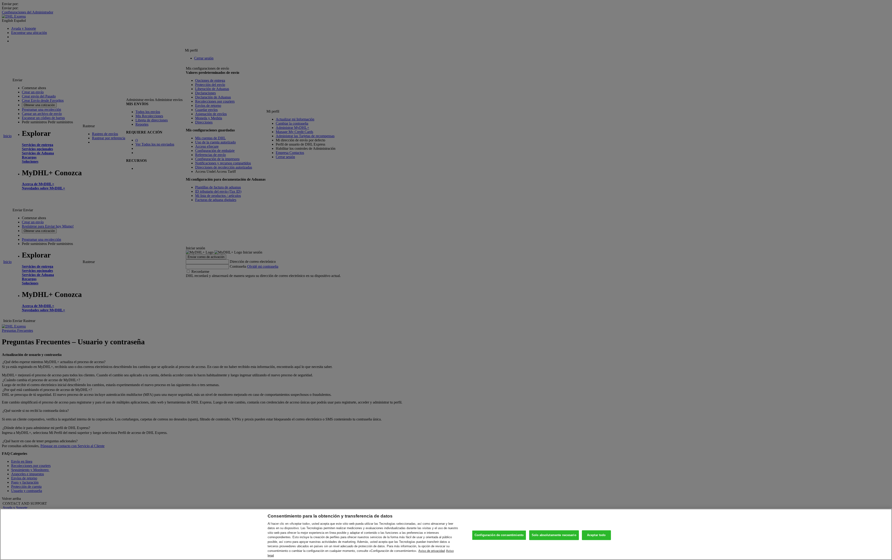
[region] (446, 534)
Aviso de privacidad (431, 551)
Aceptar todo (596, 535)
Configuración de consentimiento (499, 535)
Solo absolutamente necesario (554, 535)
